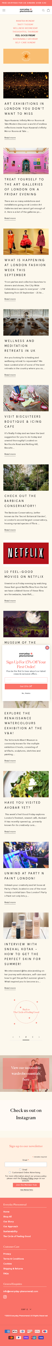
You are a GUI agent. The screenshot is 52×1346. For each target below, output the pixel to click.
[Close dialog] (47, 647)
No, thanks (26, 693)
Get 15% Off (26, 686)
